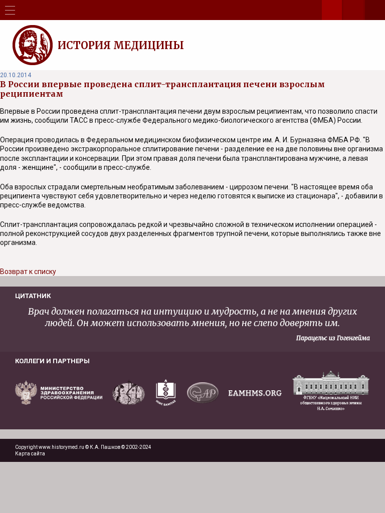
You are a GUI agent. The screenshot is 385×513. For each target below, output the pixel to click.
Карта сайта (30, 453)
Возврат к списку (28, 272)
